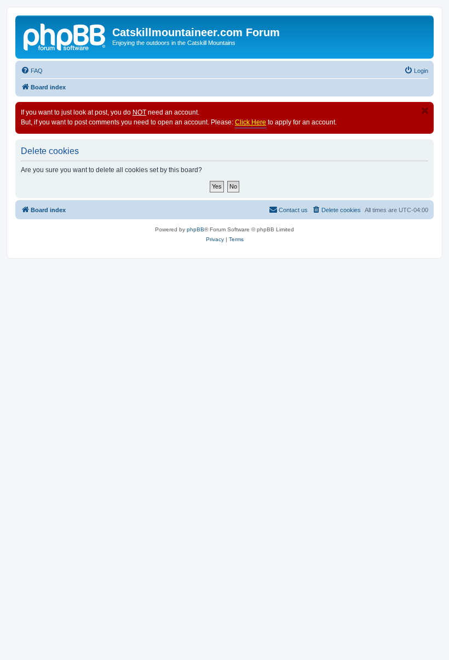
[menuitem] (32, 70)
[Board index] (65, 35)
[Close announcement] (425, 110)
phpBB (195, 229)
